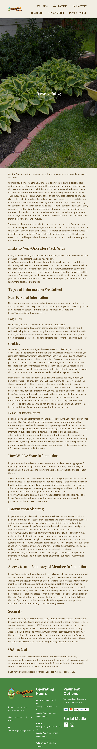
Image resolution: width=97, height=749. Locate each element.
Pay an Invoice (77, 12)
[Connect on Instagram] (72, 724)
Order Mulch (56, 12)
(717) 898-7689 (16, 717)
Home (44, 5)
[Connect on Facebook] (66, 724)
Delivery (81, 5)
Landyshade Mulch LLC (15, 9)
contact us (69, 671)
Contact (38, 12)
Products (61, 5)
